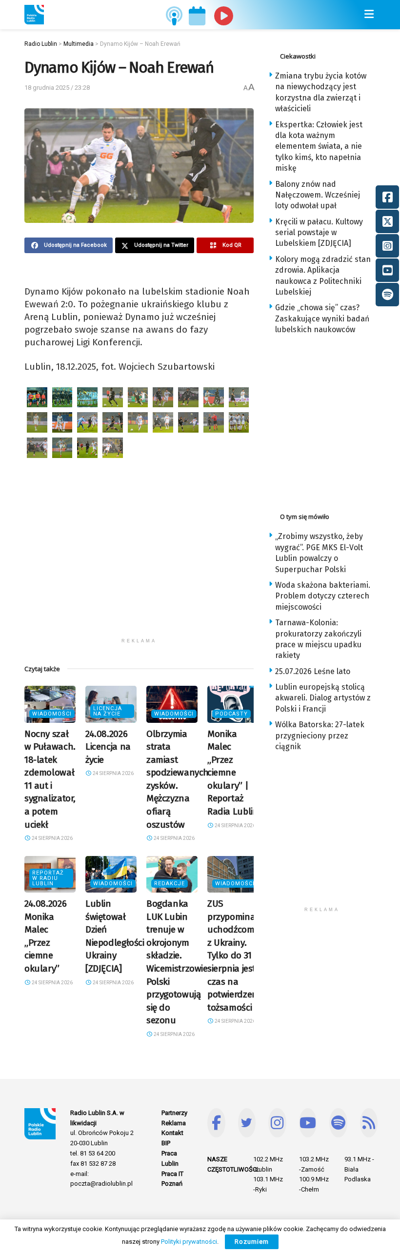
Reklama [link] (173, 1123)
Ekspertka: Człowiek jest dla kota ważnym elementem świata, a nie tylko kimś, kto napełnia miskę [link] (318, 146)
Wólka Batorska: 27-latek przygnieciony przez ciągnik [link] (319, 735)
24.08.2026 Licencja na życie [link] (108, 746)
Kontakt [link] (172, 1132)
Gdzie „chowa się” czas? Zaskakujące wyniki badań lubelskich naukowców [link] (322, 318)
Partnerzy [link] (174, 1112)
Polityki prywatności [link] (189, 1241)
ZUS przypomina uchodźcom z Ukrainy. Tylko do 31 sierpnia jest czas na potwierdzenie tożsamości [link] (235, 955)
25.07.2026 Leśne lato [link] (312, 671)
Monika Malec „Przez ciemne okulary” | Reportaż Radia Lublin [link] (232, 772)
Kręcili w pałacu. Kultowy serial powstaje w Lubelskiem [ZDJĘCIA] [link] (319, 232)
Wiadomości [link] (52, 714)
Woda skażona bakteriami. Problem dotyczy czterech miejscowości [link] (322, 596)
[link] (34, 14)
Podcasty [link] (231, 714)
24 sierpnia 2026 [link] (52, 838)
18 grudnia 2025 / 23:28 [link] (57, 87)
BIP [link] (165, 1143)
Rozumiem (252, 1241)
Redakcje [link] (169, 883)
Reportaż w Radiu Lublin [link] (48, 878)
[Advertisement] (139, 565)
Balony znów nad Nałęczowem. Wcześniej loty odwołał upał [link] (317, 195)
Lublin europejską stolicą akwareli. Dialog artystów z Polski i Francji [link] (323, 698)
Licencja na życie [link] (107, 711)
